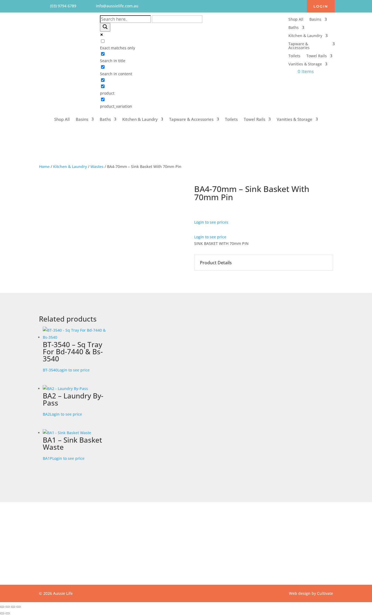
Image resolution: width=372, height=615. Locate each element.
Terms (152, 542)
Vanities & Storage (305, 64)
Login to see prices (211, 222)
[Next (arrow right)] (7, 613)
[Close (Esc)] (18, 607)
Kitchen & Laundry (305, 36)
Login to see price (210, 236)
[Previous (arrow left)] (2, 613)
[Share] (13, 607)
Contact (153, 528)
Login (320, 6)
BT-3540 (73, 356)
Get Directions (65, 552)
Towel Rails (316, 56)
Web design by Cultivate (311, 593)
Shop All (295, 19)
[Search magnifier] (105, 27)
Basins (315, 19)
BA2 (73, 404)
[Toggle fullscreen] (7, 607)
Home (44, 166)
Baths (293, 28)
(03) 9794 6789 (251, 535)
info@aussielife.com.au (259, 528)
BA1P (72, 448)
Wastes (96, 166)
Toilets (294, 56)
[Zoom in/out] (2, 607)
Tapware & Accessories (299, 46)
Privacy (152, 535)
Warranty (154, 549)
